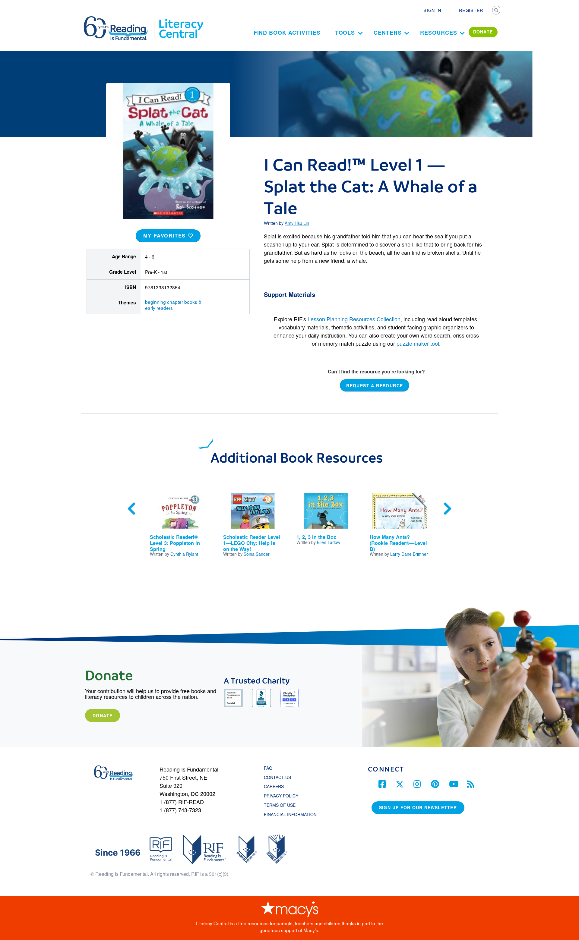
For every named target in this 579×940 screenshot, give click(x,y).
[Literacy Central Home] (180, 19)
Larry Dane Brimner (409, 554)
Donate (102, 715)
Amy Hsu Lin (297, 223)
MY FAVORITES (165, 235)
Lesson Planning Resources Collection (354, 319)
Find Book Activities (287, 32)
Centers (387, 32)
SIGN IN (432, 10)
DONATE (483, 32)
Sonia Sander (257, 554)
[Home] (119, 19)
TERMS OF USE (283, 805)
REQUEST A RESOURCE (374, 385)
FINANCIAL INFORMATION (290, 814)
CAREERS (274, 786)
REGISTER (471, 10)
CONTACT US (279, 777)
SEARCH (496, 10)
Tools (345, 32)
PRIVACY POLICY (281, 796)
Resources (438, 32)
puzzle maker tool (418, 343)
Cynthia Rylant (184, 554)
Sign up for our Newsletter (418, 807)
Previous (131, 509)
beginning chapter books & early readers (173, 304)
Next (447, 509)
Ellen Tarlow (328, 542)
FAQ (268, 768)
